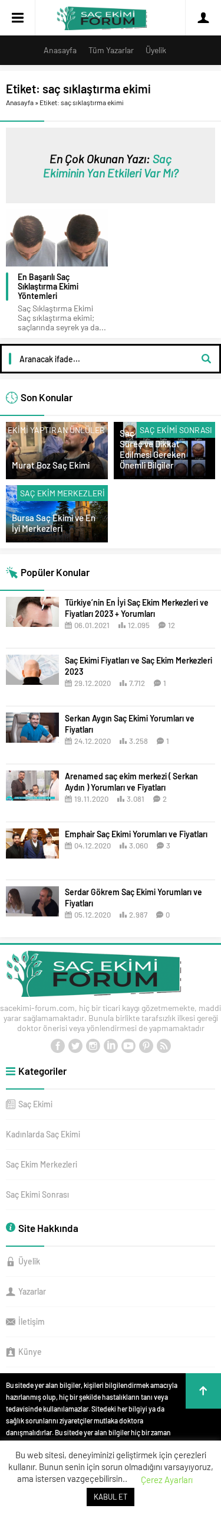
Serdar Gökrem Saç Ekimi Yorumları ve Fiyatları (133, 897)
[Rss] (164, 1046)
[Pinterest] (146, 1046)
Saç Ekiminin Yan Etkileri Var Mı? (111, 165)
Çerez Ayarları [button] (167, 1479)
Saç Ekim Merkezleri (62, 493)
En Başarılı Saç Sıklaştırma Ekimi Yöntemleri (48, 286)
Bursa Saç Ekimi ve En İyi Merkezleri (53, 523)
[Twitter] (75, 1046)
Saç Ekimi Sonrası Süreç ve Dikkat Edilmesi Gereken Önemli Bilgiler (153, 449)
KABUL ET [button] (110, 1496)
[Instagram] (93, 1046)
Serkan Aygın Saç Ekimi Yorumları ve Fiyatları (129, 723)
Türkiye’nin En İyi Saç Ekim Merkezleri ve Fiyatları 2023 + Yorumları (137, 608)
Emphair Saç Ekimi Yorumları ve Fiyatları (136, 834)
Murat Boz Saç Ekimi (51, 465)
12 (171, 625)
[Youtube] (128, 1046)
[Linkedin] (111, 1046)
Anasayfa (20, 102)
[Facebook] (58, 1046)
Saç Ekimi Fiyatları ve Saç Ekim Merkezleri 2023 (138, 666)
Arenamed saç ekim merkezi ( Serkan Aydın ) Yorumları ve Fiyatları (131, 781)
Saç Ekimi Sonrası (176, 430)
